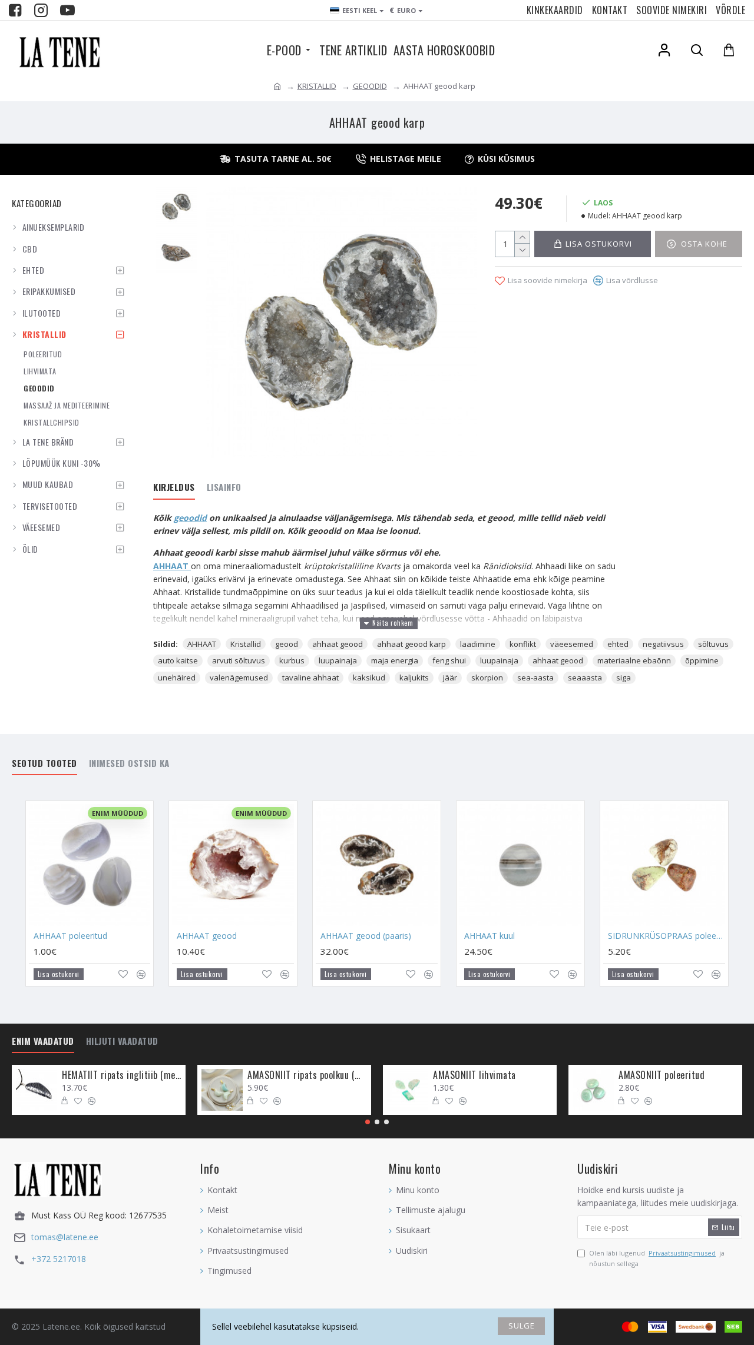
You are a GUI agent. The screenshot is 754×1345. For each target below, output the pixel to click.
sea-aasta (535, 677)
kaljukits (414, 677)
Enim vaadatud (43, 1041)
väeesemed (571, 644)
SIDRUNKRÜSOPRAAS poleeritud (666, 936)
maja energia (394, 660)
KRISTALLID (316, 86)
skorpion (487, 677)
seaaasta (585, 677)
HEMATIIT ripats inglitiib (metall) (121, 1075)
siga (623, 677)
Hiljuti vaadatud (122, 1041)
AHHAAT (201, 644)
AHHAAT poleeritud (70, 936)
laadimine (477, 644)
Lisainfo (224, 487)
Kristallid (245, 644)
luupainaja (338, 660)
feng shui (449, 660)
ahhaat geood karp (411, 644)
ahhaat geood (337, 644)
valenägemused (239, 677)
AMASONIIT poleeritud (662, 1075)
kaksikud (369, 677)
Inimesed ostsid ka (129, 763)
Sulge (521, 1325)
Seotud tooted (44, 763)
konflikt (523, 644)
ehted (618, 644)
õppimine (702, 660)
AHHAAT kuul (489, 936)
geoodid (190, 517)
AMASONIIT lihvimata (474, 1075)
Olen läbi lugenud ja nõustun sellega (657, 1258)
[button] (367, 1122)
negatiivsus (663, 644)
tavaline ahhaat (310, 677)
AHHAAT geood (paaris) (365, 936)
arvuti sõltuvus (238, 660)
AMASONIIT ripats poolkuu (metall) (307, 1075)
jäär (450, 677)
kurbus (292, 660)
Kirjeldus (174, 487)
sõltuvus (713, 644)
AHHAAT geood (207, 936)
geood (286, 644)
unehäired (177, 677)
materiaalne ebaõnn (634, 660)
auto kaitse (178, 660)
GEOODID (370, 86)
